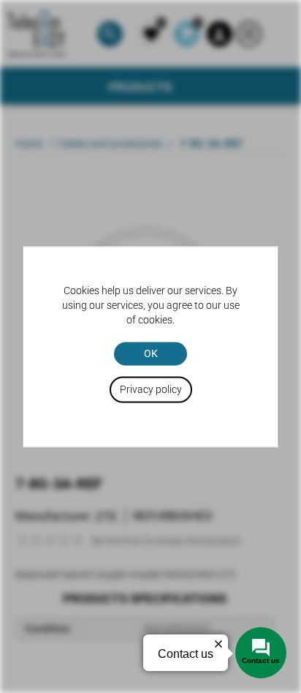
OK (151, 353)
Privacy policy (151, 389)
